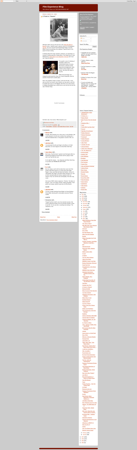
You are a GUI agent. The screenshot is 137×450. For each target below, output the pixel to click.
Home (58, 217)
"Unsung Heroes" (85, 146)
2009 (83, 198)
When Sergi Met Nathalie (88, 234)
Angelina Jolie (84, 154)
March (84, 218)
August (84, 209)
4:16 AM (47, 186)
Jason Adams (48, 152)
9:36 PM (47, 209)
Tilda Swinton (84, 185)
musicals (55, 126)
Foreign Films (84, 164)
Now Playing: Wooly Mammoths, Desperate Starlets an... (88, 397)
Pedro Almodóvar (85, 179)
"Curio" (82, 125)
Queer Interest (84, 181)
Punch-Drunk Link (86, 352)
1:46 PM (47, 140)
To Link (84, 253)
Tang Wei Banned (86, 380)
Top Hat (71, 126)
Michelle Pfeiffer (85, 172)
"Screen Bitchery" (85, 140)
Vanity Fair (84, 56)
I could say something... (87, 349)
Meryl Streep (84, 170)
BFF (83, 244)
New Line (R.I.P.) (86, 424)
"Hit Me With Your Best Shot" (88, 127)
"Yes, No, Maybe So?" (86, 150)
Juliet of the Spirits (86, 259)
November (85, 203)
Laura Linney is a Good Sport (89, 333)
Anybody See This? (86, 285)
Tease (83, 382)
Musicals (83, 174)
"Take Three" (84, 142)
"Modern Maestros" (85, 133)
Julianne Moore (84, 168)
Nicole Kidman (84, 176)
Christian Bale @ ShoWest (88, 317)
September (85, 207)
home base (82, 27)
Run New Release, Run (87, 232)
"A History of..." (84, 115)
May (84, 214)
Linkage (84, 331)
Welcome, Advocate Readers (89, 336)
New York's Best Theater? (88, 373)
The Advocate (84, 74)
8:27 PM (47, 164)
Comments (84, 41)
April (84, 216)
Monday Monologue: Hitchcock (89, 263)
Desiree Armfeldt (86, 288)
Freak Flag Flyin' (86, 265)
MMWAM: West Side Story (88, 270)
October (85, 205)
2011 (83, 194)
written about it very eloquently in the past (58, 56)
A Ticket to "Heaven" (49, 16)
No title (84, 394)
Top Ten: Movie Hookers (88, 257)
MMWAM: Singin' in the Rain (89, 261)
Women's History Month (87, 430)
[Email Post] (58, 125)
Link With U (85, 375)
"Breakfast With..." (85, 123)
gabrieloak (48, 143)
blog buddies (49, 126)
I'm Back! (84, 255)
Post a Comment (46, 212)
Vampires (83, 187)
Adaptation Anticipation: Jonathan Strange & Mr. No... (88, 273)
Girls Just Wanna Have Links (89, 428)
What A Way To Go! (86, 297)
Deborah (47, 132)
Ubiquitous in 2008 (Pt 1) (88, 422)
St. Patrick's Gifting (86, 322)
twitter (87, 27)
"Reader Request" (85, 138)
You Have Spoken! (86, 292)
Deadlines (84, 313)
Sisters (84, 426)
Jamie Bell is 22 (86, 340)
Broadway (83, 158)
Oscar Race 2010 (85, 177)
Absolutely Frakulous (87, 417)
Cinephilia (83, 88)
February (85, 432)
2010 (83, 196)
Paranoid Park (85, 338)
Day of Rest (85, 230)
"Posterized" (84, 136)
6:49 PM (47, 149)
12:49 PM (47, 197)
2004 (83, 442)
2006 (83, 438)
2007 (83, 437)
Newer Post (43, 217)
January (85, 434)
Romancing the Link (86, 389)
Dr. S (46, 167)
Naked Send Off (86, 301)
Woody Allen (84, 189)
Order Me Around (86, 246)
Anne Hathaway (84, 156)
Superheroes (84, 183)
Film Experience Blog (53, 7)
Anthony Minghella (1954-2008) (89, 315)
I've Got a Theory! (86, 303)
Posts (83, 38)
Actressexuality (84, 152)
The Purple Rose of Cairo (63, 126)
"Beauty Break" (84, 117)
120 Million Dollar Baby (87, 400)
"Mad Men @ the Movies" (87, 131)
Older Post (74, 217)
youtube (92, 27)
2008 (83, 200)
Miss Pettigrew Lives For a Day (89, 402)
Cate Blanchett (84, 160)
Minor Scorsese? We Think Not (89, 290)
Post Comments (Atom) (52, 220)
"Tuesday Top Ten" (85, 144)
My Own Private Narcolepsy (88, 354)
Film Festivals (84, 162)
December (85, 201)
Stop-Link (84, 228)
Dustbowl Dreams (86, 299)
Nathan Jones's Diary (87, 251)
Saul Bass (84, 283)
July (84, 211)
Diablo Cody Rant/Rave (87, 308)
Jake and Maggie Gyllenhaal (87, 166)
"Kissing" (83, 129)
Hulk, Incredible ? (86, 351)
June (84, 213)
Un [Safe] (84, 387)
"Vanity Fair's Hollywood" (87, 148)
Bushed (84, 236)
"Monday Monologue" (86, 134)
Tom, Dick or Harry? (87, 223)
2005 (83, 440)
